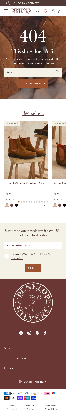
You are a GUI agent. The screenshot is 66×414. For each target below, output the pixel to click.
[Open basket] (60, 11)
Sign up (33, 267)
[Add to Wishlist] (44, 125)
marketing (17, 258)
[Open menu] (6, 11)
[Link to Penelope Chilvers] (21, 11)
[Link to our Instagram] (29, 333)
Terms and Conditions (51, 407)
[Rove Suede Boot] (55, 205)
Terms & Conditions (35, 254)
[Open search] (38, 11)
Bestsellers (33, 113)
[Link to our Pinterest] (37, 333)
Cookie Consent (12, 407)
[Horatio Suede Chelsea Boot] (7, 205)
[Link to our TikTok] (45, 333)
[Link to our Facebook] (21, 333)
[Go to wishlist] (45, 11)
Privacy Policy (30, 407)
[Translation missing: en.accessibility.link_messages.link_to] (33, 302)
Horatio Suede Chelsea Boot (25, 183)
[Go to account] (53, 11)
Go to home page (33, 83)
